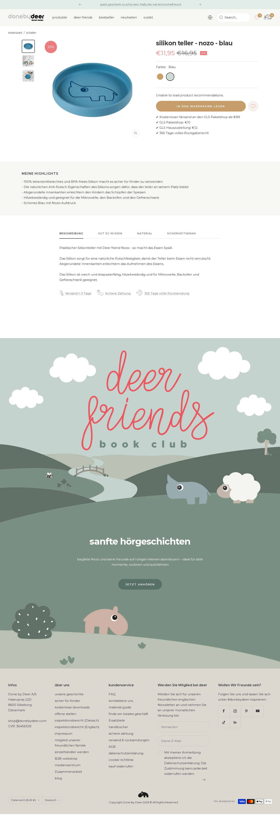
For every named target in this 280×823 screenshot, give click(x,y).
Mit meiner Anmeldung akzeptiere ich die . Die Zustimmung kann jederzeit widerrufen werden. (185, 763)
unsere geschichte (69, 694)
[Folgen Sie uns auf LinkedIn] (235, 722)
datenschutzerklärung (126, 753)
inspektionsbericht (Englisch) (77, 727)
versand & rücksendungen (129, 740)
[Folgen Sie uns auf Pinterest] (246, 711)
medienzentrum (67, 765)
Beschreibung (71, 233)
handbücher (118, 727)
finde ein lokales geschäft (128, 714)
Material (144, 233)
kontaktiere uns (121, 701)
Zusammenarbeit (68, 772)
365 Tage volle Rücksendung (166, 293)
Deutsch (50, 800)
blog (58, 778)
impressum (63, 733)
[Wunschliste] (257, 17)
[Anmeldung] (204, 779)
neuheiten (129, 17)
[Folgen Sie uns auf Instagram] (235, 711)
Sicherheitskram (181, 233)
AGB (112, 747)
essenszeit (15, 32)
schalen (31, 32)
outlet (148, 17)
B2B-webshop (66, 758)
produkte (59, 17)
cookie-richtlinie (121, 760)
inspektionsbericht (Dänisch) (77, 720)
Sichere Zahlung (118, 293)
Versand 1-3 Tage (78, 293)
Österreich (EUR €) (23, 800)
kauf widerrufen (121, 766)
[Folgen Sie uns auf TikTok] (223, 722)
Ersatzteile (117, 720)
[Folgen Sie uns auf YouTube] (257, 711)
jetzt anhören (140, 584)
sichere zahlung (121, 733)
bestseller (106, 17)
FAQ (112, 694)
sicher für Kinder (67, 701)
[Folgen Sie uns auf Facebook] (223, 711)
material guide (120, 707)
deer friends (83, 17)
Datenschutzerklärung (181, 763)
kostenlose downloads (72, 707)
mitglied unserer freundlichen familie (70, 742)
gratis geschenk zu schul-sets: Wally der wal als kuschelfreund (140, 4)
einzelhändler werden (72, 752)
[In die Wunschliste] (253, 106)
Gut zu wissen (110, 233)
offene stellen (65, 714)
